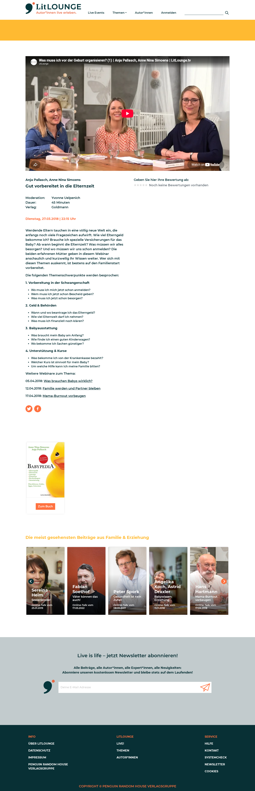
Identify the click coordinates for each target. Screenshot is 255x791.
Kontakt (212, 750)
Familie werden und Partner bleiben (71, 388)
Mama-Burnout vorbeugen (64, 396)
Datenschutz (39, 750)
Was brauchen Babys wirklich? (68, 381)
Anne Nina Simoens (65, 180)
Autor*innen (144, 12)
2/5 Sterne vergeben (138, 185)
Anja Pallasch (36, 180)
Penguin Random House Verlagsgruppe (48, 766)
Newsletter (215, 764)
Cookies (211, 771)
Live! (120, 743)
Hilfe (209, 743)
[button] (29, 408)
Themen (119, 12)
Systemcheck (216, 757)
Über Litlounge (41, 743)
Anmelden (168, 12)
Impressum (37, 757)
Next (224, 581)
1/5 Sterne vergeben (135, 185)
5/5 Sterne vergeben (146, 185)
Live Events (96, 12)
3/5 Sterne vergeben (140, 185)
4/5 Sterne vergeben (143, 185)
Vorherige (31, 581)
